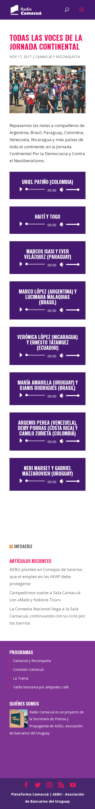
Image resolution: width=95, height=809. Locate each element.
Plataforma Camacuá (30, 794)
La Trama (20, 678)
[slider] (71, 189)
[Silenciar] (61, 189)
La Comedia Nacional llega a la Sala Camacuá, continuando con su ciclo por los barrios (47, 616)
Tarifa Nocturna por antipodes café (41, 687)
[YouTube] (73, 785)
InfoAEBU (23, 546)
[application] (47, 189)
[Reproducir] (21, 189)
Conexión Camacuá (28, 669)
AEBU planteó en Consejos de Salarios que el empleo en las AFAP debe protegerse (46, 576)
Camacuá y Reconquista (57, 56)
